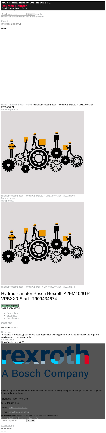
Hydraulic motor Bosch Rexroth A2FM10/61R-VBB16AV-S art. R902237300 (38, 196)
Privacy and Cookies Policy (29, 418)
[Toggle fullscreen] (8, 428)
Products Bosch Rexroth (20, 105)
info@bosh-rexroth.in (19, 412)
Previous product (9, 109)
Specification (13, 318)
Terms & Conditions (9, 418)
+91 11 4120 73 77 (18, 407)
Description (12, 313)
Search (31, 14)
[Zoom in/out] (10, 428)
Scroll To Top (7, 425)
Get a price (12, 315)
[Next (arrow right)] (5, 431)
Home (4, 105)
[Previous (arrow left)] (2, 431)
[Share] (5, 428)
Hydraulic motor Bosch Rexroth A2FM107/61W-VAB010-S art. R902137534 (38, 287)
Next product (7, 201)
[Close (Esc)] (2, 428)
